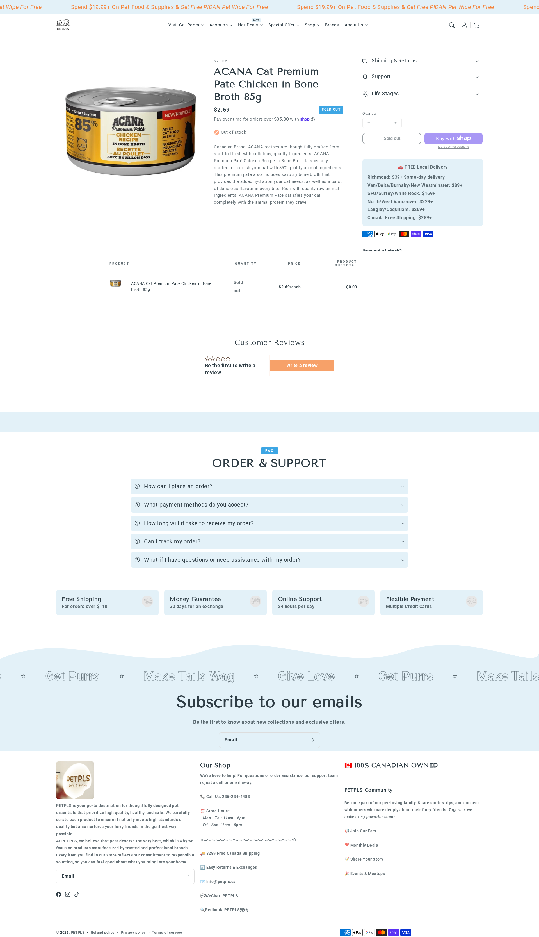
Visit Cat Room (183, 25)
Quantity (369, 113)
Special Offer (281, 25)
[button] (452, 25)
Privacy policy (133, 932)
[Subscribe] (314, 740)
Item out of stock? (382, 251)
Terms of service (167, 932)
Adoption (218, 25)
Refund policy (103, 932)
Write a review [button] (302, 365)
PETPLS (78, 932)
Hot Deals (248, 25)
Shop (310, 25)
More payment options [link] (453, 146)
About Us (354, 25)
